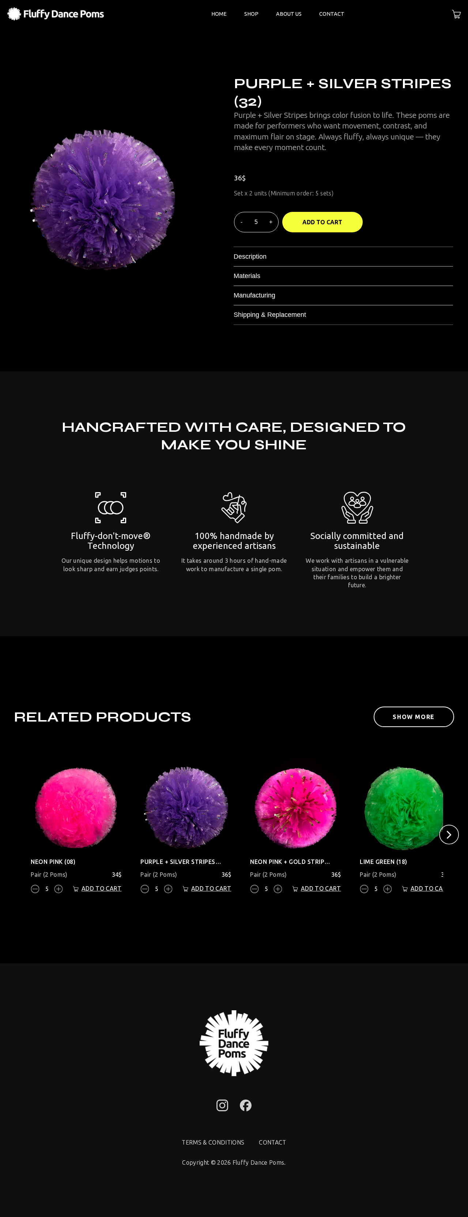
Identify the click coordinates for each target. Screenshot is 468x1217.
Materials (247, 276)
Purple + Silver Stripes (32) (181, 862)
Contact (272, 1142)
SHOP (251, 14)
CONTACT (331, 14)
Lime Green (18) (383, 862)
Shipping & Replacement (270, 314)
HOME (219, 14)
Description (250, 256)
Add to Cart (322, 222)
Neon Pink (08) (53, 862)
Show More (413, 717)
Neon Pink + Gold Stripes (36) (291, 862)
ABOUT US (289, 14)
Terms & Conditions (213, 1142)
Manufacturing (254, 295)
